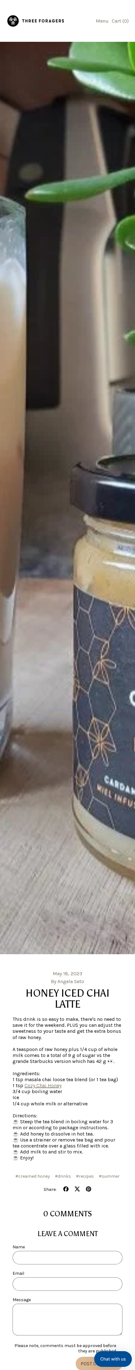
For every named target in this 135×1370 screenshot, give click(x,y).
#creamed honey (32, 1176)
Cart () (120, 22)
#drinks (63, 1176)
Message (22, 1299)
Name (19, 1247)
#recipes (85, 1176)
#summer (109, 1176)
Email (18, 1273)
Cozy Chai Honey (43, 1085)
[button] (113, 1359)
